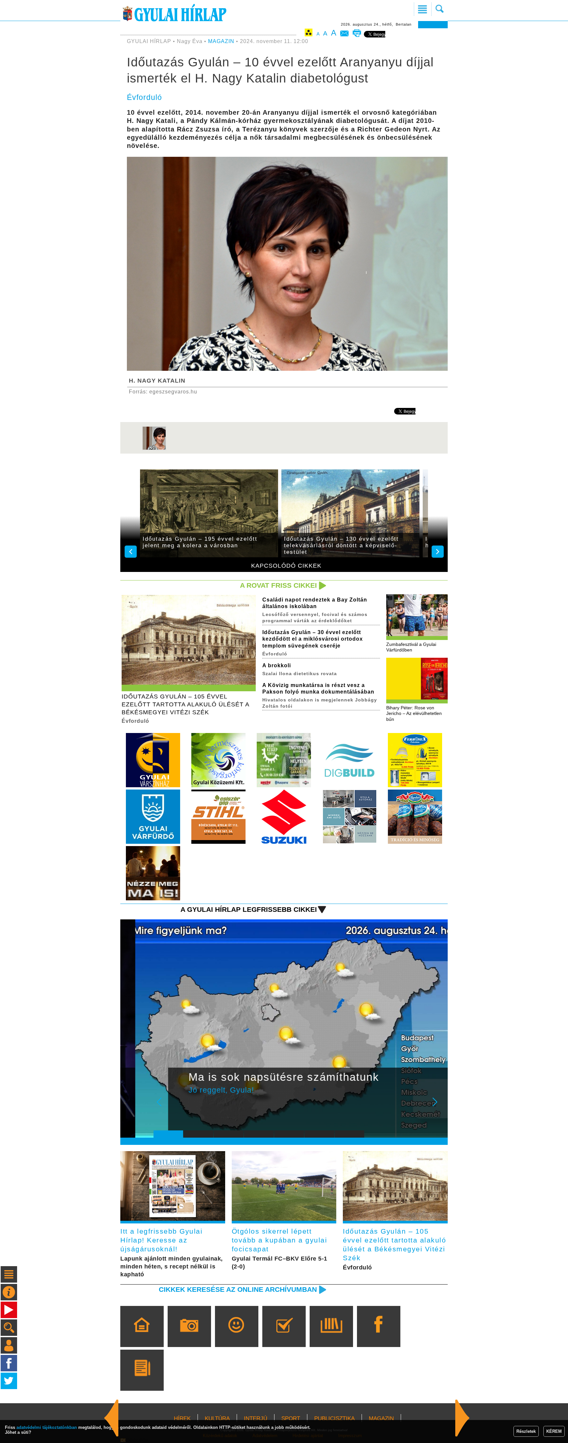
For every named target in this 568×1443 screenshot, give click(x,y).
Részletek (526, 1431)
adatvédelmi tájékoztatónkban (46, 1427)
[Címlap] (142, 1336)
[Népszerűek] (236, 1336)
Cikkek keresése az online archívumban (238, 1289)
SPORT (290, 1418)
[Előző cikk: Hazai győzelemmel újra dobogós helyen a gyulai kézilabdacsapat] (462, 1418)
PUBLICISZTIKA (334, 1418)
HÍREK (182, 1418)
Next (438, 1106)
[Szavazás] (284, 1336)
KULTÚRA (217, 1418)
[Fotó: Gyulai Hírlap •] (154, 448)
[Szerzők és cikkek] (142, 1379)
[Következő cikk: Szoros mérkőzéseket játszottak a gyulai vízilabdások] (111, 1418)
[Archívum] (331, 1336)
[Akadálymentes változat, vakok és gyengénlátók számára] (308, 33)
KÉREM (554, 1431)
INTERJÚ (255, 1418)
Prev (163, 1106)
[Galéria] (189, 1336)
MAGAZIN (221, 41)
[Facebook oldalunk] (378, 1336)
